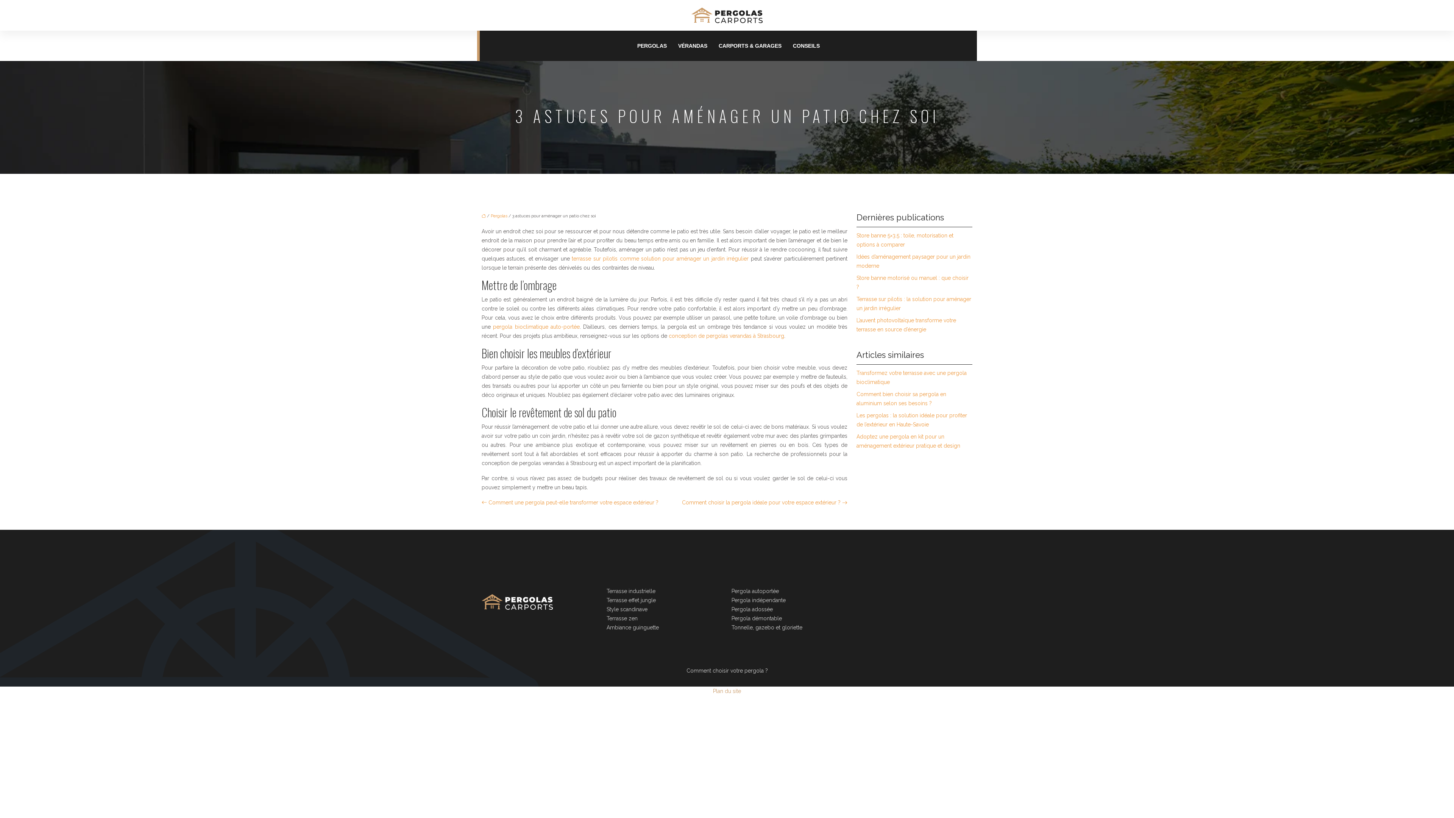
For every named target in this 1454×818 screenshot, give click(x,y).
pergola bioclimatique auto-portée (536, 327)
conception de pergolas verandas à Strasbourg (726, 336)
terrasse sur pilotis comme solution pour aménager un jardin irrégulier (660, 259)
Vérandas (692, 46)
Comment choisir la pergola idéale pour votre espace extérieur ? (761, 503)
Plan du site (727, 691)
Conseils (806, 46)
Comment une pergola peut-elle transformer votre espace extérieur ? (573, 503)
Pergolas (652, 46)
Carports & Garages (750, 46)
